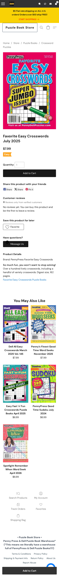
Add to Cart (29, 570)
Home (6, 43)
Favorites (41, 508)
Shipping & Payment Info (16, 558)
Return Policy (37, 558)
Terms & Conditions (21, 553)
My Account (41, 497)
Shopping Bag (18, 520)
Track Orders (18, 508)
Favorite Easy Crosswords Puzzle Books (24, 279)
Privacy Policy (40, 553)
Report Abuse (29, 562)
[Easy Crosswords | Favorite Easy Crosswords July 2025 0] (29, 90)
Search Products (18, 497)
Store (16, 43)
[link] (29, 19)
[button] (19, 27)
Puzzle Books (30, 43)
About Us (50, 558)
